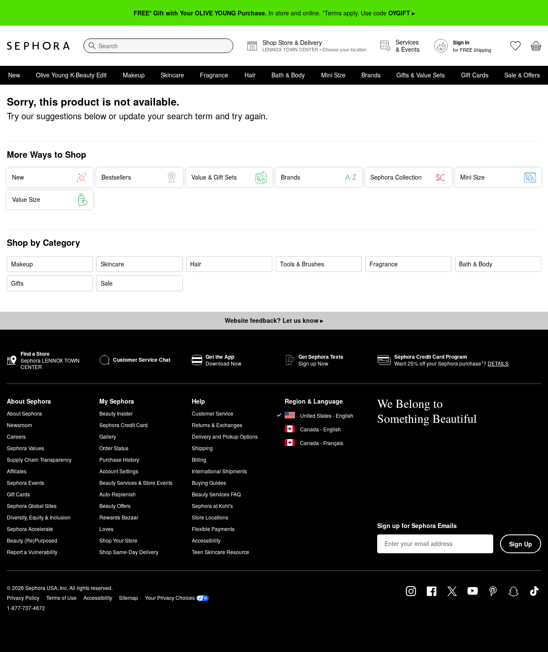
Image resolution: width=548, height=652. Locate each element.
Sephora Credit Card (123, 424)
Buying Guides (209, 482)
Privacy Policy (23, 597)
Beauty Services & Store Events (136, 482)
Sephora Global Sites (32, 505)
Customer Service (212, 413)
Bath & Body (288, 75)
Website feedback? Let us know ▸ (274, 320)
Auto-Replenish (117, 494)
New (14, 75)
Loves (106, 528)
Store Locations (210, 517)
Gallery (107, 436)
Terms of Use (61, 597)
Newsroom (19, 424)
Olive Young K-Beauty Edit (71, 75)
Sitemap (128, 597)
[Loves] (515, 45)
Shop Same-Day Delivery (128, 551)
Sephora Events (25, 482)
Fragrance (214, 75)
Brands (371, 75)
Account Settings (118, 471)
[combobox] (158, 45)
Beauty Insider (116, 413)
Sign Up (520, 544)
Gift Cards (474, 75)
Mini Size (333, 75)
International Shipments (219, 471)
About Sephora (24, 413)
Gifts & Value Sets (420, 75)
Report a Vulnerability (32, 551)
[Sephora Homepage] (38, 46)
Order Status (113, 447)
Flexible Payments (213, 528)
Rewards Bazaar (118, 517)
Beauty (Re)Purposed (32, 540)
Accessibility (206, 540)
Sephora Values (25, 447)
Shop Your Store (118, 540)
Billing (199, 459)
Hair (250, 75)
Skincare (172, 75)
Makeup (134, 75)
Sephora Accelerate (30, 528)
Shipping (202, 447)
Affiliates (17, 471)
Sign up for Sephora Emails (417, 526)
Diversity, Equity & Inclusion (39, 517)
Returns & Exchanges (217, 424)
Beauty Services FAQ (216, 494)
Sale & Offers (522, 75)
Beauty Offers (115, 505)
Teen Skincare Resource (220, 551)
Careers (16, 436)
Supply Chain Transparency (39, 459)
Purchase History (119, 459)
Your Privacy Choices (170, 597)
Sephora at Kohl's (212, 505)
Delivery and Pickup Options (225, 436)
